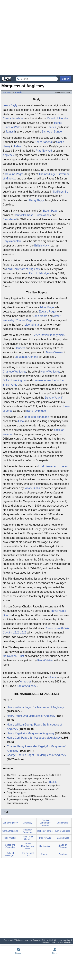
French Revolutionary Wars (48, 335)
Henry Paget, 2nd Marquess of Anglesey (31, 715)
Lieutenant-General (26, 356)
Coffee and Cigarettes (10, 846)
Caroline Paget (14, 174)
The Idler (53, 782)
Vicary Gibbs (32, 488)
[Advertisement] (36, 37)
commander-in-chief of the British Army (33, 382)
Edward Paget (47, 311)
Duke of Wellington (14, 380)
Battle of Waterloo (63, 846)
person (6, 92)
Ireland (18, 146)
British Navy (41, 245)
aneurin (18, 92)
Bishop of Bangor (52, 131)
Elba (21, 421)
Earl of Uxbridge (39, 273)
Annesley (25, 681)
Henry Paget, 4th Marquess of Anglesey (30, 733)
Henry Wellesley (50, 371)
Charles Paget (24, 320)
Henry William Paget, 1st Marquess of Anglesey (35, 707)
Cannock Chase (23, 215)
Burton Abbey (43, 215)
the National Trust (13, 656)
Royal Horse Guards (27, 838)
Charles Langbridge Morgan (45, 822)
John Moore (40, 316)
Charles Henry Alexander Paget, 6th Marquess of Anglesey (36, 748)
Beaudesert (10, 219)
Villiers (52, 677)
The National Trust (28, 854)
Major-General (54, 352)
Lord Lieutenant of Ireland (53, 466)
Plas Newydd (44, 150)
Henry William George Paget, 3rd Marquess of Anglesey (34, 726)
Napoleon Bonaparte (36, 416)
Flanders (19, 348)
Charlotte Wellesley (14, 371)
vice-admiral (32, 324)
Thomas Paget (47, 174)
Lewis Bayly (10, 105)
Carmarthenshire (13, 118)
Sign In (65, 79)
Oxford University (57, 118)
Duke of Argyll (53, 397)
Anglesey (8, 155)
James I (10, 131)
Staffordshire (60, 191)
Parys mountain (12, 241)
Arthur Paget (46, 307)
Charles (51, 127)
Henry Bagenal (43, 142)
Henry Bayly (36, 200)
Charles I (45, 854)
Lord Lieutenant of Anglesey (23, 269)
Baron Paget (50, 210)
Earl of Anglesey (26, 686)
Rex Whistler (45, 660)
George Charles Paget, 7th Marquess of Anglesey (36, 755)
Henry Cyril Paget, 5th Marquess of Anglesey (34, 737)
